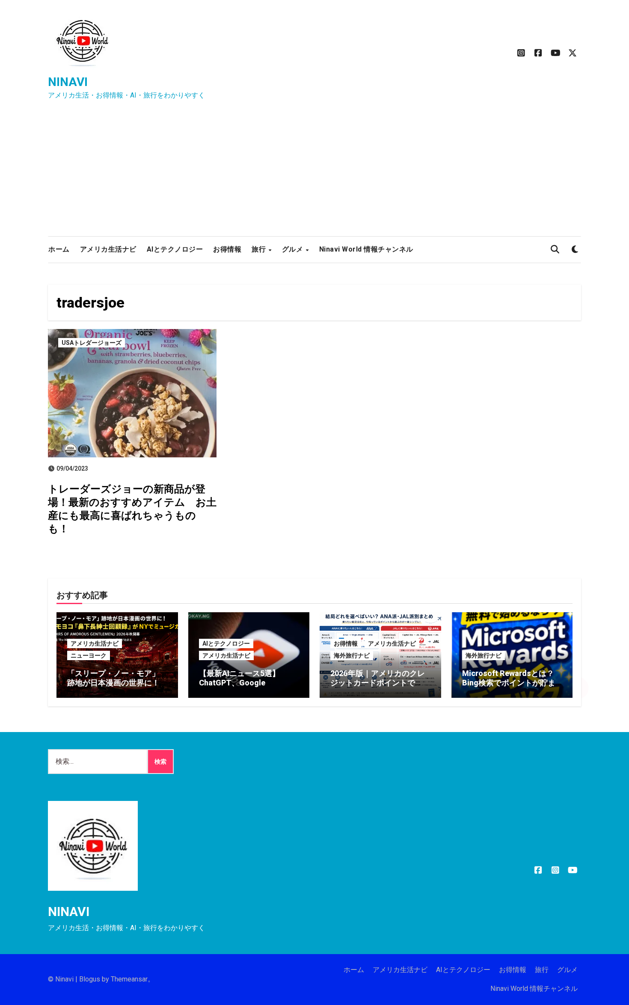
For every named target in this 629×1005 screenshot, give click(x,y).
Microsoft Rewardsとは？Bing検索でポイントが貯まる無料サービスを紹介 (508, 682)
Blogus (89, 979)
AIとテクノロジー (175, 249)
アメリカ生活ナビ (108, 249)
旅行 (260, 249)
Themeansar (129, 979)
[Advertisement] (314, 172)
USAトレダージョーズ (92, 342)
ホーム (59, 249)
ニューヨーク (89, 655)
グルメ (293, 249)
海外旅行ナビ (352, 655)
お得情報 (227, 249)
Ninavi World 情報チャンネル (366, 249)
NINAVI (68, 82)
